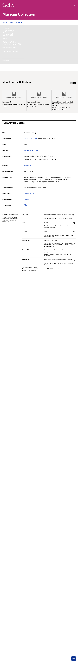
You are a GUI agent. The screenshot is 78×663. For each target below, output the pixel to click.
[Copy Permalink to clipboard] (74, 260)
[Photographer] (9, 42)
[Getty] (8, 5)
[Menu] (73, 658)
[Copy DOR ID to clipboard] (74, 232)
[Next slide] (74, 83)
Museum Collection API (65, 218)
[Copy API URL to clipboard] (74, 215)
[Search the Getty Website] (75, 5)
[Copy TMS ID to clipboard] (74, 222)
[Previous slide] (71, 83)
